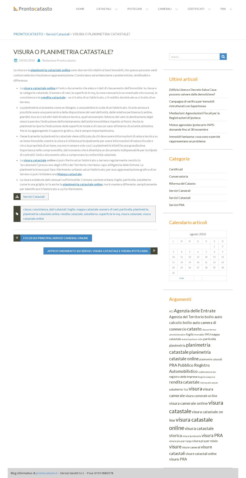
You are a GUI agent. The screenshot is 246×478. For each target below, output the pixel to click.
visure (175, 446)
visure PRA (178, 459)
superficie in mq (109, 214)
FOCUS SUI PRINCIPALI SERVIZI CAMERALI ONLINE (55, 238)
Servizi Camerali (179, 190)
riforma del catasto (209, 382)
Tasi (186, 389)
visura (195, 388)
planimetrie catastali (210, 359)
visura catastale (34, 160)
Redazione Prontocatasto (59, 60)
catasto (194, 328)
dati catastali (57, 209)
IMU (208, 334)
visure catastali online (201, 454)
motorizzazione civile (192, 339)
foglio (71, 209)
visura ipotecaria (191, 436)
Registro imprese (206, 377)
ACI (171, 311)
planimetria (140, 209)
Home (80, 8)
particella (126, 209)
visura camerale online (188, 403)
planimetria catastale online (50, 70)
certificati (196, 8)
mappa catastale (87, 209)
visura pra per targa (180, 441)
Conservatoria (178, 176)
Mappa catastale (69, 174)
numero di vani (108, 209)
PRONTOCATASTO (28, 34)
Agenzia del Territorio (186, 317)
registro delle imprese (183, 376)
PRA (173, 365)
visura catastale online (39, 88)
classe (27, 209)
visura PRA (212, 435)
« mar (181, 278)
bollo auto (213, 316)
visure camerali (191, 447)
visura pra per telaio (205, 441)
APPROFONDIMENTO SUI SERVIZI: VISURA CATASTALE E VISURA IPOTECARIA (97, 251)
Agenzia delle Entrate (195, 310)
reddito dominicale (207, 372)
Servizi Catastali (58, 34)
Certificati (176, 169)
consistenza (40, 209)
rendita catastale (53, 97)
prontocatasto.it (46, 473)
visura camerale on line (201, 396)
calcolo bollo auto (184, 322)
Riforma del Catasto (182, 183)
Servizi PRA (176, 205)
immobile (199, 334)
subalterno (91, 214)
